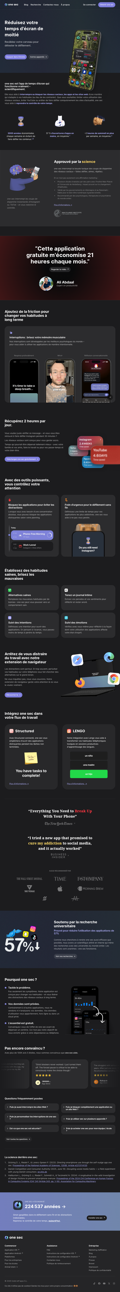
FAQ (48, 1250)
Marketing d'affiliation (98, 1250)
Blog (26, 5)
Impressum (93, 1267)
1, (32, 139)
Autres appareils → (38, 57)
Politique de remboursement (59, 1263)
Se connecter (89, 5)
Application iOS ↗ (12, 1250)
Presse (92, 1260)
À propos (65, 5)
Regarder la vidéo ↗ (60, 269)
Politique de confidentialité (100, 1270)
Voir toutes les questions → (18, 1139)
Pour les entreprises (13, 1260)
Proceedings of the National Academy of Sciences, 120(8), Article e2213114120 (50, 1165)
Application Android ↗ (14, 1253)
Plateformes (10, 1257)
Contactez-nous (51, 5)
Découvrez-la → (13, 695)
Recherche (36, 5)
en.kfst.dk (42, 1172)
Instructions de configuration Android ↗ (63, 1257)
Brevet (91, 1263)
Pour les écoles (11, 1263)
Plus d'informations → (63, 205)
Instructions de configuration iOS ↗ (61, 1253)
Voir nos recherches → (65, 956)
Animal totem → (11, 1267)
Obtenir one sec (107, 5)
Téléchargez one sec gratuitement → (22, 459)
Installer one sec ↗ (96, 1218)
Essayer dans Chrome (15, 57)
